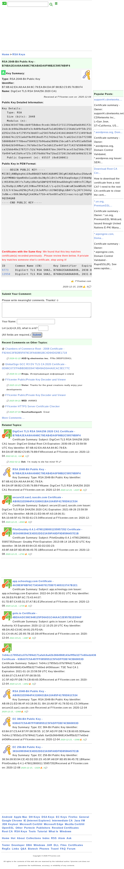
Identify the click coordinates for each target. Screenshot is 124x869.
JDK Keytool (10, 824)
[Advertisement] (46, 30)
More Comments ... (13, 418)
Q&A (23, 848)
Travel (55, 848)
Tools (32, 831)
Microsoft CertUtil (31, 824)
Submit (37, 334)
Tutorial (42, 831)
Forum (71, 848)
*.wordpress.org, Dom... (108, 132)
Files (63, 845)
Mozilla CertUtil (74, 824)
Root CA (7, 831)
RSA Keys (18, 54)
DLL (56, 845)
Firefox (73, 817)
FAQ (63, 848)
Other (19, 828)
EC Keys (61, 817)
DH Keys (34, 817)
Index (46, 838)
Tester (6, 845)
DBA (29, 845)
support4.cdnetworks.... (108, 99)
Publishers (43, 828)
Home (5, 54)
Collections (33, 838)
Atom (61, 838)
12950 (8, 274)
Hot (13, 838)
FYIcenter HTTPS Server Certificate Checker (32, 406)
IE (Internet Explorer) (37, 820)
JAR (49, 845)
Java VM (79, 820)
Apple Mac (20, 817)
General (84, 817)
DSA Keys (48, 817)
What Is (53, 831)
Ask (69, 838)
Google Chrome (12, 820)
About (21, 838)
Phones (44, 848)
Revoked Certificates (65, 828)
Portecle (29, 828)
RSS (54, 838)
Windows (65, 831)
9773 (8, 270)
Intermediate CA (62, 820)
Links (15, 848)
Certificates (75, 845)
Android (7, 817)
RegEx (6, 848)
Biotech (33, 848)
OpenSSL (8, 828)
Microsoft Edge (53, 824)
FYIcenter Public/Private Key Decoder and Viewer (35, 379)
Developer (18, 845)
